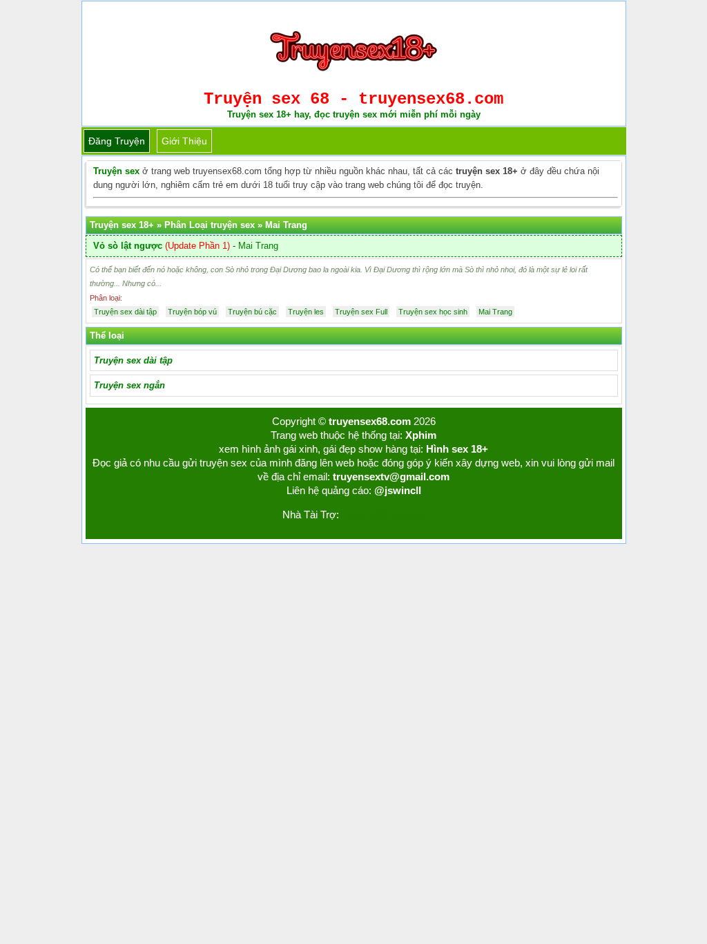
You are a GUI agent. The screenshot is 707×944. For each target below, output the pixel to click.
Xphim (420, 435)
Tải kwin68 (363, 514)
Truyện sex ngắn (129, 385)
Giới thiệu (184, 141)
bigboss (407, 514)
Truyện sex (116, 171)
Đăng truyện (116, 141)
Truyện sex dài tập (133, 360)
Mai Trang (258, 245)
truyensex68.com (370, 421)
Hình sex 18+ (457, 449)
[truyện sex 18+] (353, 76)
